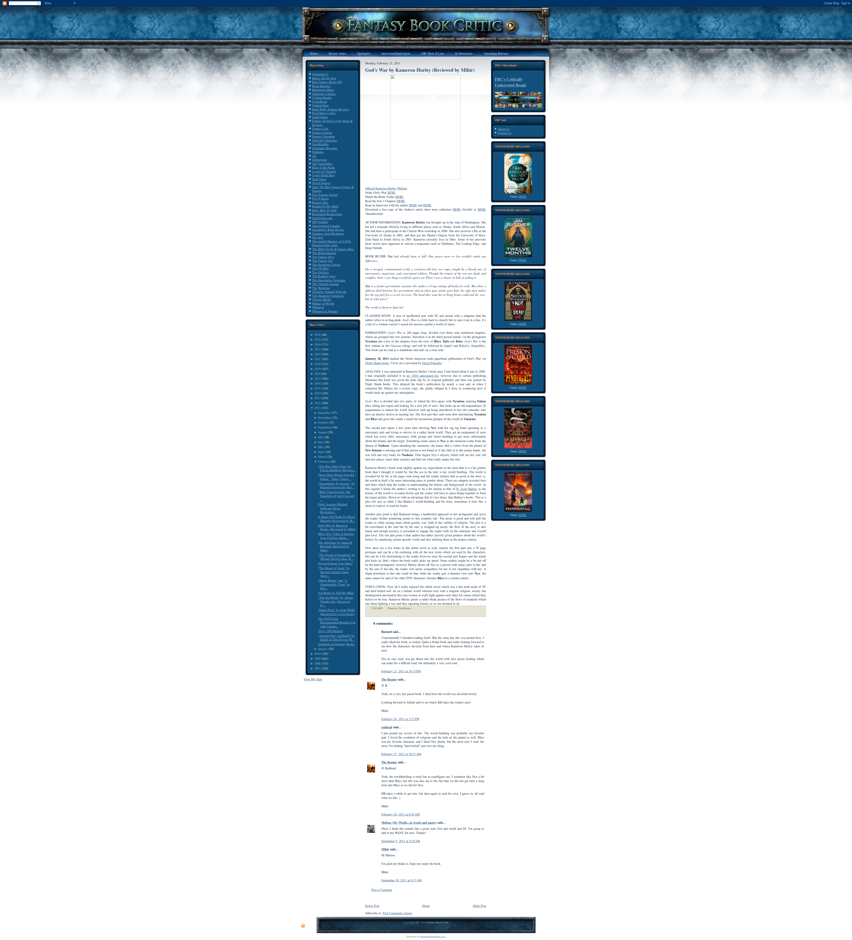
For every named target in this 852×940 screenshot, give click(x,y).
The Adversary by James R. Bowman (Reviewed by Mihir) (335, 546)
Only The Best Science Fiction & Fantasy (333, 189)
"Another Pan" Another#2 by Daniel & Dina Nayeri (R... (336, 638)
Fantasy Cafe (320, 128)
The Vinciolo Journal (325, 284)
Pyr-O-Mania (320, 198)
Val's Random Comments (328, 296)
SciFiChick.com (322, 218)
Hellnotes (318, 152)
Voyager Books (321, 299)
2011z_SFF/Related (330, 631)
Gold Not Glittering (324, 140)
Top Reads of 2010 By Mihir (336, 593)
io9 (314, 156)
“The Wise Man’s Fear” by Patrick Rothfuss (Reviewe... (337, 468)
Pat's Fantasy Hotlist (325, 195)
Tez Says (317, 237)
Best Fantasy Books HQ (327, 82)
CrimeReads (319, 101)
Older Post (479, 906)
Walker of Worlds (323, 303)
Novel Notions (321, 183)
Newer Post (372, 906)
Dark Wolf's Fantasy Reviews (330, 109)
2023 (317, 349)
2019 (317, 369)
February (323, 461)
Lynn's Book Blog (323, 175)
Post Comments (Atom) (397, 913)
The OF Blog (320, 268)
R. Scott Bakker (466, 489)
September (324, 427)
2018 (317, 373)
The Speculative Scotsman (328, 280)
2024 (317, 344)
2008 (317, 663)
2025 (317, 339)
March (322, 456)
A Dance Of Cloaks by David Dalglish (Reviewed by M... (336, 519)
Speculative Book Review (328, 229)
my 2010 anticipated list (422, 375)
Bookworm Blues (323, 90)
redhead (386, 727)
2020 (317, 364)
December (324, 413)
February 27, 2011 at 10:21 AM (401, 754)
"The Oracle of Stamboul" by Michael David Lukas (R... (336, 557)
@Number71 (320, 74)
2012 (317, 403)
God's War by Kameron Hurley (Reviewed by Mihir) (337, 527)
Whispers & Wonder (325, 311)
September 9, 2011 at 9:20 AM (400, 841)
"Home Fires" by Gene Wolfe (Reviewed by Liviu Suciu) (336, 612)
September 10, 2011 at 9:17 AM (401, 880)
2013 (317, 398)
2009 (317, 658)
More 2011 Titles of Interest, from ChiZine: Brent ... (336, 536)
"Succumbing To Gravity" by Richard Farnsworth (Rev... (336, 485)
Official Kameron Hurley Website (386, 188)
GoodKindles (320, 144)
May (320, 447)
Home (426, 906)
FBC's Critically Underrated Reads (510, 82)
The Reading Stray (324, 276)
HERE (391, 192)
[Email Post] (414, 608)
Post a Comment (381, 890)
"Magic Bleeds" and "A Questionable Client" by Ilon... (334, 584)
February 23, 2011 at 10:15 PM (401, 671)
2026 (317, 334)
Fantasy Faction (322, 132)
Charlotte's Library (324, 94)
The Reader (389, 679)
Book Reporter (321, 86)
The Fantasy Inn (322, 261)
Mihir (385, 849)
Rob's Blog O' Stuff (324, 210)
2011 (317, 408)
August (322, 432)
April (321, 452)
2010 (317, 654)
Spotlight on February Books (336, 644)
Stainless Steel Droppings (328, 233)
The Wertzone (321, 288)
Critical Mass (320, 105)
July (320, 437)
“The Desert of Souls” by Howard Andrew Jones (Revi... (334, 572)
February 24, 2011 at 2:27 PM (400, 719)
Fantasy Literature (323, 136)
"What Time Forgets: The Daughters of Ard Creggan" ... (336, 496)
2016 (317, 383)
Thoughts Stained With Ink (329, 292)
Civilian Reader (322, 97)
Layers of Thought (324, 171)
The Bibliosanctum (324, 253)
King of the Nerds (323, 167)
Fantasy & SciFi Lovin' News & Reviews (332, 123)
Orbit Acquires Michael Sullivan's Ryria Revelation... (332, 508)
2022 (317, 354)
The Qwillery (320, 272)
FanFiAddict (320, 117)
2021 (317, 359)
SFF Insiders (320, 222)
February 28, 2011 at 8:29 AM (400, 814)
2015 (317, 388)
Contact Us (504, 133)
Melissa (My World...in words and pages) (408, 822)
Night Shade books (377, 363)
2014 (317, 393)
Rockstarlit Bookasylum (327, 214)
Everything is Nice (324, 113)
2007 (317, 668)
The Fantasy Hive (323, 257)
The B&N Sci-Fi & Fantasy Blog (333, 249)
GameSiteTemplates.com (432, 936)
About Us (504, 129)
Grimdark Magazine (324, 148)
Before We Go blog (324, 78)
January (322, 649)
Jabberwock (319, 160)
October (323, 422)
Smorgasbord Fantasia (326, 226)
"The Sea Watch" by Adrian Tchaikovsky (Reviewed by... (335, 601)
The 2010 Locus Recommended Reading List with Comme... (336, 622)
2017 (317, 378)
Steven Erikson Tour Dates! (335, 563)
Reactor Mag (320, 202)
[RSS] (303, 926)
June (320, 442)
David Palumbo (432, 363)
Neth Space (319, 179)
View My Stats (313, 679)
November (324, 417)
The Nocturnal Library (326, 265)
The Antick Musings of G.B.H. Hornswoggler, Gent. (331, 243)
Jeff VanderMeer (322, 164)
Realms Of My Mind (325, 206)
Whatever (318, 307)
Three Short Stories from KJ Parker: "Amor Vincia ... (336, 477)
